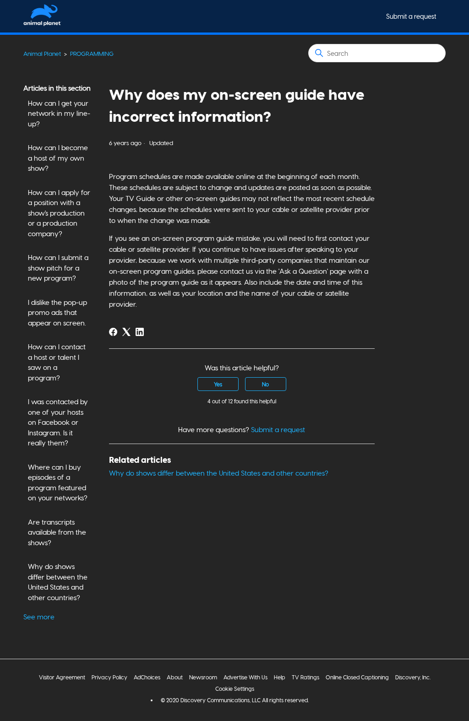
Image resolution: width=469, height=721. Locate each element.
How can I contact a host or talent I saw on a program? (57, 362)
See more (39, 617)
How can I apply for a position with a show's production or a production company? (59, 213)
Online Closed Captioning (357, 677)
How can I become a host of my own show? (58, 157)
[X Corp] (126, 332)
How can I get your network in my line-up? (59, 113)
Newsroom (203, 677)
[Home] (42, 23)
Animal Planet (42, 53)
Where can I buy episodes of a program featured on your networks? (57, 482)
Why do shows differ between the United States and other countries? (57, 582)
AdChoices (147, 677)
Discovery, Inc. (413, 677)
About (175, 677)
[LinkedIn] (140, 332)
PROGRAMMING (92, 53)
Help (279, 677)
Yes (218, 384)
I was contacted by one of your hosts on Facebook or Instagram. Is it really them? (58, 422)
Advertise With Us (245, 677)
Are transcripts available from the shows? (57, 532)
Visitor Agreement (62, 677)
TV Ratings (305, 677)
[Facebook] (113, 332)
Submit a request (411, 16)
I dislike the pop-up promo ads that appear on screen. (57, 312)
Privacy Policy (109, 677)
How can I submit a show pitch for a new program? (58, 267)
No (265, 384)
